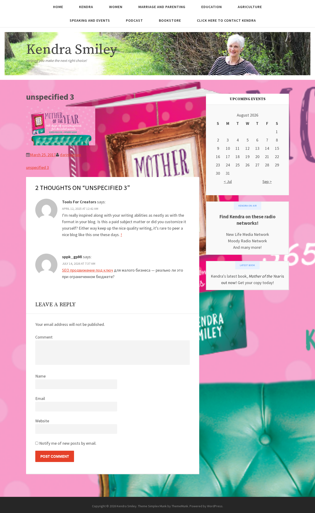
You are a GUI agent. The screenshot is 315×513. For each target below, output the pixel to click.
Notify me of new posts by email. (67, 443)
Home (58, 6)
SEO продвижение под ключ (87, 270)
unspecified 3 (37, 167)
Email (40, 398)
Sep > (267, 181)
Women (115, 6)
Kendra (86, 6)
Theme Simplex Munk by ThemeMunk (163, 506)
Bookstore (170, 20)
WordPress (215, 506)
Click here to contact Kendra (226, 20)
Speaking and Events (90, 20)
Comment (44, 337)
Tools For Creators (79, 201)
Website (42, 420)
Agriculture (250, 6)
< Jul (228, 181)
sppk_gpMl (72, 256)
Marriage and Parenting (161, 6)
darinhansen (70, 154)
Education (211, 6)
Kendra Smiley (71, 49)
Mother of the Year (264, 276)
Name (40, 376)
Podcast (134, 20)
